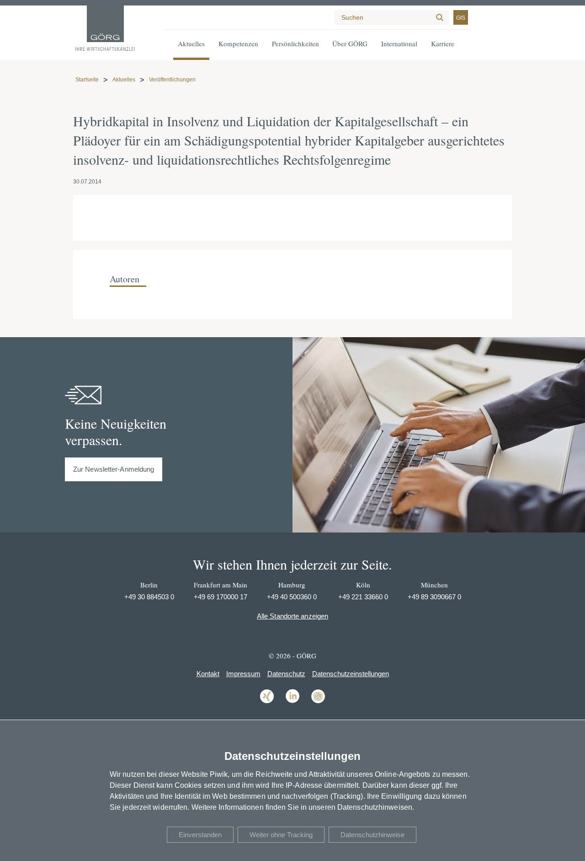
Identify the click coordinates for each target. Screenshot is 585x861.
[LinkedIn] (292, 702)
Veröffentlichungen (172, 79)
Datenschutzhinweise (372, 835)
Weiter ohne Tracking (281, 835)
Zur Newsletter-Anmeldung (113, 469)
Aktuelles (123, 79)
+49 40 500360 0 (292, 597)
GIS (460, 18)
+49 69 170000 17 (220, 597)
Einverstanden (200, 835)
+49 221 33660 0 (363, 597)
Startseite (87, 79)
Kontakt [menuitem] (208, 674)
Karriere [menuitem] (442, 43)
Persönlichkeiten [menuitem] (295, 43)
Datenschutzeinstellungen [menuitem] (350, 674)
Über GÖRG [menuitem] (349, 43)
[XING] (266, 702)
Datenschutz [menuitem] (286, 674)
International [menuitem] (399, 43)
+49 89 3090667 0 (434, 597)
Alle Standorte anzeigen (292, 616)
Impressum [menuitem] (243, 674)
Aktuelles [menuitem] (191, 43)
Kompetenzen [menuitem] (238, 43)
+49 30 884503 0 (149, 597)
